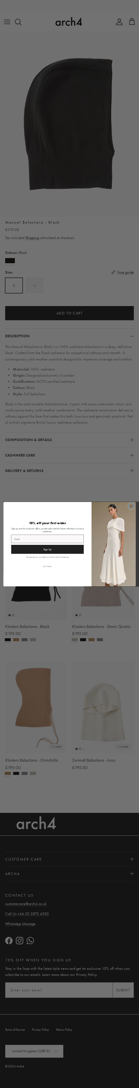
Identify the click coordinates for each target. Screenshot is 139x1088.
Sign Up (47, 549)
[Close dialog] (131, 506)
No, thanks (47, 566)
